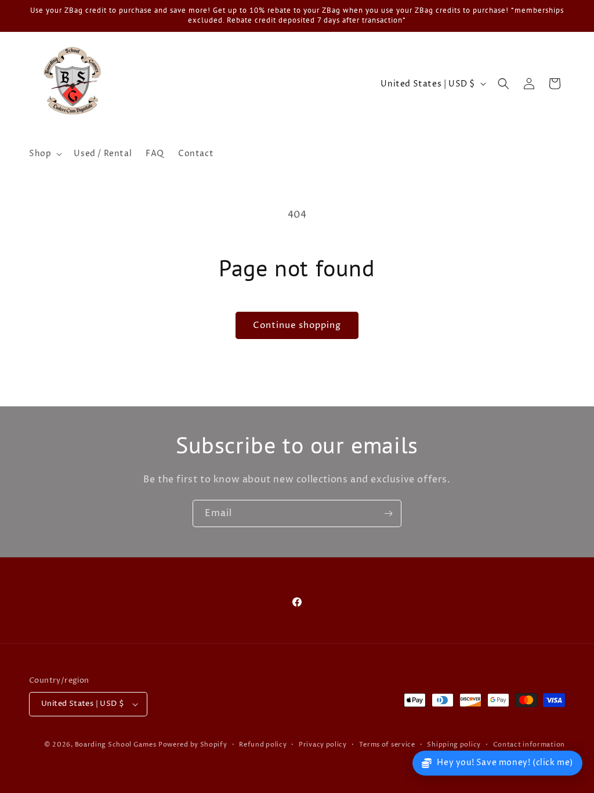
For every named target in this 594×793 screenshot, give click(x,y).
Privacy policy (323, 744)
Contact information (529, 744)
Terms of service (387, 744)
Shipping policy (454, 744)
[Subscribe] (388, 513)
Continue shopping (297, 325)
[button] (44, 154)
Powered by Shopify (192, 744)
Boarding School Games (116, 744)
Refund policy (263, 744)
